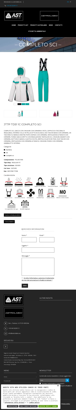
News (51, 25)
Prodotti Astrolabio (38, 25)
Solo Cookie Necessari (28, 406)
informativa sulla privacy (14, 402)
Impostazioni (12, 406)
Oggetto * (25, 246)
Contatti (58, 25)
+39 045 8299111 (12, 6)
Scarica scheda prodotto (12, 215)
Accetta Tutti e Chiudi (48, 406)
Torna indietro (9, 222)
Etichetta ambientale (37, 31)
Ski (7, 153)
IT (70, 2)
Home (14, 25)
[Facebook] (5, 346)
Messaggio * (26, 256)
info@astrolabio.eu (14, 333)
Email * (41, 235)
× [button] (58, 385)
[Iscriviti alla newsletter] (67, 380)
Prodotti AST (23, 25)
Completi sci (10, 155)
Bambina (9, 150)
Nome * (24, 235)
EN (68, 2)
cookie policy (34, 402)
